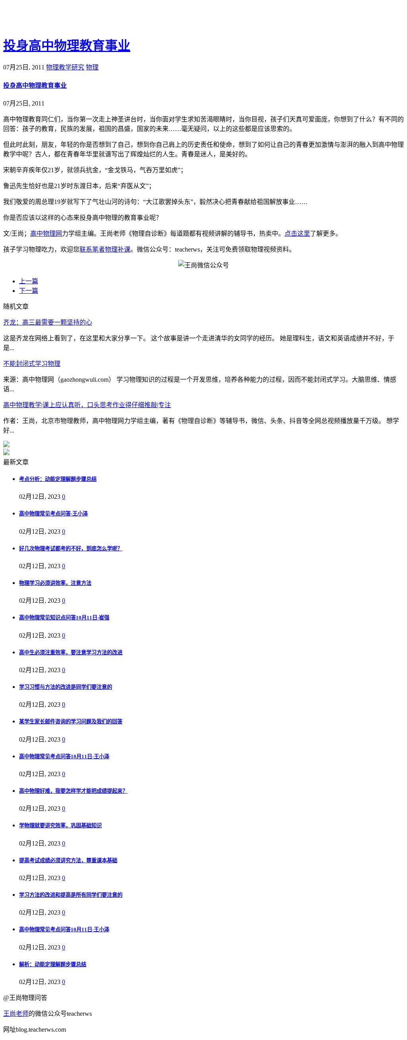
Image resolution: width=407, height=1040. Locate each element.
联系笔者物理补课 (104, 249)
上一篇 (28, 281)
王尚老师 (16, 1013)
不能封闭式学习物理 (31, 363)
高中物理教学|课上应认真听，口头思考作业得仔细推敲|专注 (87, 405)
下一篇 (28, 290)
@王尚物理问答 (47, 19)
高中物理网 (46, 233)
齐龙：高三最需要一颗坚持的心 (47, 322)
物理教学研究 (65, 67)
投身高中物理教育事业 (66, 45)
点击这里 (297, 233)
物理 (92, 67)
